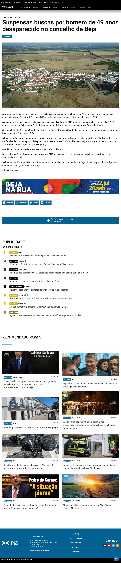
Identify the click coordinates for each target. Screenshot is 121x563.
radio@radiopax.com (42, 550)
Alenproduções (54, 2)
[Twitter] (113, 545)
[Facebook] (105, 545)
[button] (8, 202)
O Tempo (75, 547)
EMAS (40, 2)
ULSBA (34, 2)
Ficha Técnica (18, 2)
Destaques (7, 36)
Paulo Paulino (15, 559)
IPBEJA (46, 2)
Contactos (27, 2)
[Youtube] (109, 545)
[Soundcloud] (117, 545)
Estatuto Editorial (6, 2)
